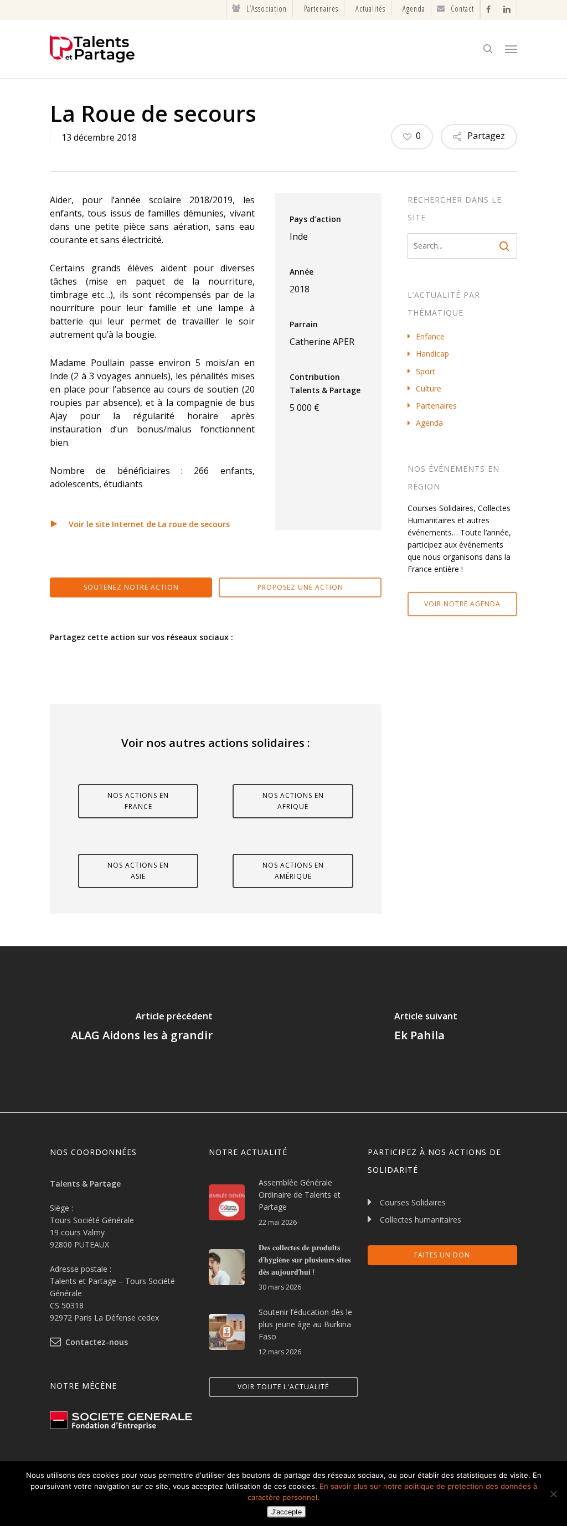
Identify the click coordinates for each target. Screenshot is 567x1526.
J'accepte (286, 1512)
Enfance (430, 336)
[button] (511, 48)
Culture (428, 388)
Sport (425, 371)
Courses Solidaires (413, 1202)
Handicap (432, 353)
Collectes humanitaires (420, 1219)
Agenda (429, 422)
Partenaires (436, 405)
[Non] (553, 1493)
